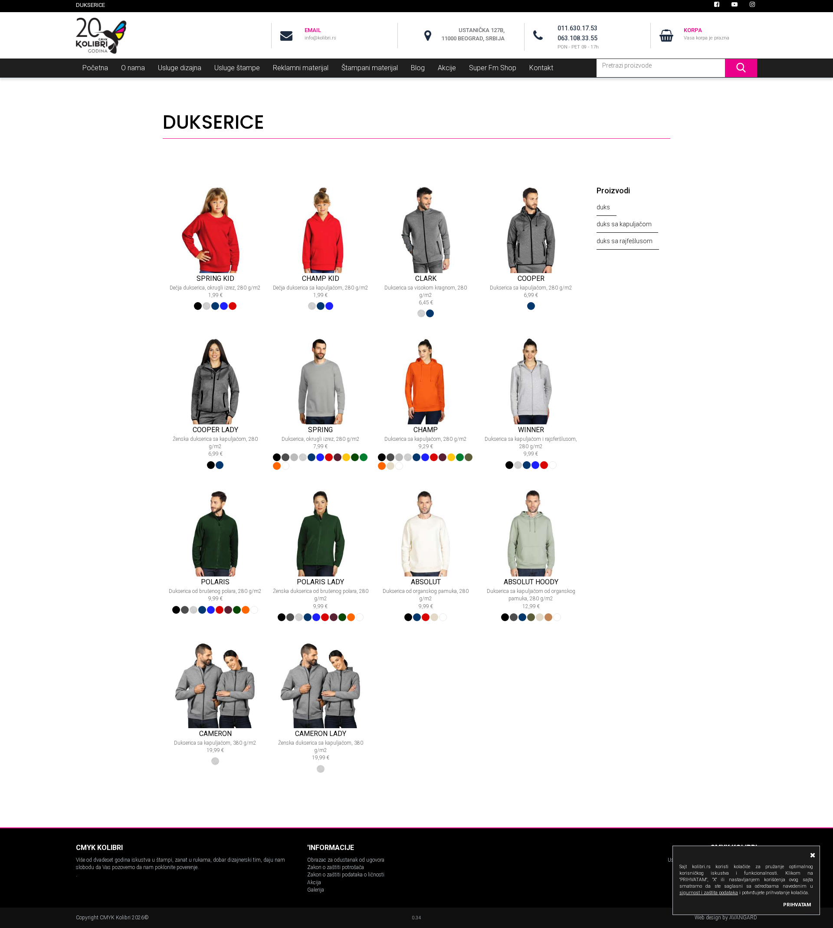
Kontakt (541, 68)
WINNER (531, 430)
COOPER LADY (215, 430)
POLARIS (215, 582)
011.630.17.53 (577, 28)
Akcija (314, 882)
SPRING (320, 430)
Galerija (315, 890)
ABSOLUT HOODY (531, 582)
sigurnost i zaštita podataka (708, 892)
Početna (95, 68)
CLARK (425, 278)
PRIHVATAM (797, 905)
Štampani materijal (369, 68)
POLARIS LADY (320, 582)
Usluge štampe (237, 68)
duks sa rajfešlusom (625, 241)
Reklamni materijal (300, 68)
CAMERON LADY (320, 733)
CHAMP (425, 430)
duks (603, 207)
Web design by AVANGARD (726, 918)
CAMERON (215, 733)
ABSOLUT (426, 582)
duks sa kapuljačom (624, 224)
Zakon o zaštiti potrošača (335, 867)
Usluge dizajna (179, 68)
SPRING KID (215, 278)
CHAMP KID (320, 278)
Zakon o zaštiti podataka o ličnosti (345, 875)
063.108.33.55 (577, 38)
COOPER (531, 278)
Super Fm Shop (492, 68)
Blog (418, 68)
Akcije (447, 68)
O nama (133, 68)
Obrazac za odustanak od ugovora (345, 860)
